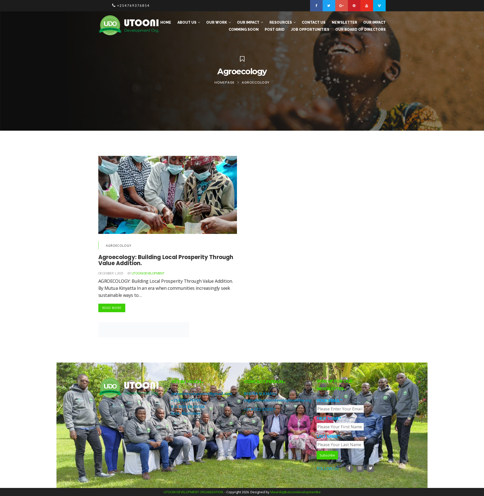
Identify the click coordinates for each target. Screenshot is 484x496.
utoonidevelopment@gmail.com (201, 393)
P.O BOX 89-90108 (188, 406)
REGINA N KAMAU (260, 393)
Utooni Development (148, 273)
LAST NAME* (328, 436)
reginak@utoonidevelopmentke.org (277, 400)
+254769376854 (186, 400)
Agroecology (118, 245)
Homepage (225, 82)
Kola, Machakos (185, 413)
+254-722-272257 (260, 409)
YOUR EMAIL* (329, 400)
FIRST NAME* (329, 418)
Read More (111, 308)
